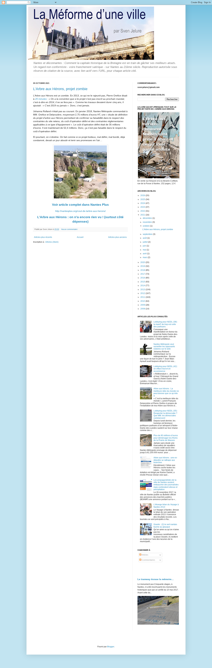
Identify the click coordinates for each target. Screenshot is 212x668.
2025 (143, 199)
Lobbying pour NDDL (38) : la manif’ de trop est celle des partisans (166, 324)
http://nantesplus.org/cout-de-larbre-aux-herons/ (80, 211)
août (145, 238)
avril (145, 253)
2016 (143, 278)
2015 (143, 282)
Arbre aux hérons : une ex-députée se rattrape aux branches (165, 460)
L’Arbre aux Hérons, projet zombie (60, 89)
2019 (143, 266)
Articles (144, 555)
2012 (143, 293)
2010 (143, 301)
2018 (143, 270)
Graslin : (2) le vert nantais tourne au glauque (165, 525)
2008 (143, 309)
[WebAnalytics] (144, 570)
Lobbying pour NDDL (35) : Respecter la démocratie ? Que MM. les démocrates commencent (166, 414)
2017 (143, 274)
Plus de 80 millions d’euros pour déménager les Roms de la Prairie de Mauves (166, 437)
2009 (143, 305)
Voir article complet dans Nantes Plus (80, 204)
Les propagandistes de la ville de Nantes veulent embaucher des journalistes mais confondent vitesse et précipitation (166, 485)
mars (145, 257)
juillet (145, 242)
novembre (147, 222)
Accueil (80, 237)
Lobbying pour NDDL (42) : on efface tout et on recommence (166, 368)
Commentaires (148, 560)
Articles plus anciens (117, 237)
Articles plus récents (43, 237)
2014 (143, 285)
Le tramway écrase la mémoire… (155, 579)
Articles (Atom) (51, 242)
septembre (148, 234)
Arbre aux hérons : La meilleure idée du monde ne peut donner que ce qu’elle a (166, 392)
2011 (143, 297)
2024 (143, 203)
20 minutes (41, 99)
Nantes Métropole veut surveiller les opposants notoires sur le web (164, 346)
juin (145, 246)
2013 (143, 289)
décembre (147, 218)
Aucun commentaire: (69, 229)
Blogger (110, 646)
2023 (143, 207)
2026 (143, 195)
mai (145, 250)
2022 (143, 211)
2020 (143, 262)
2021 (143, 215)
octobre (146, 226)
